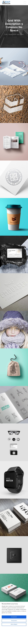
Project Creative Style (14, 457)
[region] (14, 614)
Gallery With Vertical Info (14, 307)
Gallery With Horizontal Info (14, 232)
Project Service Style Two (14, 195)
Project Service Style (14, 495)
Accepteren (14, 616)
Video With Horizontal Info (14, 345)
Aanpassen (14, 620)
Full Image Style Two (14, 82)
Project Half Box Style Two (14, 119)
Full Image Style (14, 533)
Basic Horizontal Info (14, 570)
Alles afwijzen (14, 624)
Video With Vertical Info (14, 270)
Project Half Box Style (14, 382)
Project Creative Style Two (14, 157)
